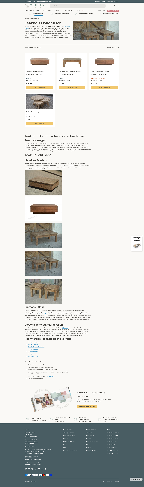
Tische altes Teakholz (34, 342)
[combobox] (78, 6)
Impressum (117, 481)
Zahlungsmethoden (68, 432)
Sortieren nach (29, 47)
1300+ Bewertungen (50, 1)
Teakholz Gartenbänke (113, 438)
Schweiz (65, 438)
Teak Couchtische (33, 354)
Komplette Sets (68, 10)
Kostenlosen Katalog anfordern (87, 406)
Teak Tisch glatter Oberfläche (36, 347)
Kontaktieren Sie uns (92, 441)
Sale (83, 10)
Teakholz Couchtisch (34, 18)
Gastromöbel (90, 435)
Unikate (78, 10)
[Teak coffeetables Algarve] (39, 101)
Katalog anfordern (91, 451)
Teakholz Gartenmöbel (113, 432)
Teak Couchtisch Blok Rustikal (35, 71)
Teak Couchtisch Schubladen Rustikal (69, 71)
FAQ (64, 447)
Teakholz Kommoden (112, 454)
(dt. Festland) (50, 376)
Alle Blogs (89, 432)
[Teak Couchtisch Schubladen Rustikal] (72, 61)
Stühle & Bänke (47, 10)
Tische (37, 10)
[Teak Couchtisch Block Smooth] (104, 61)
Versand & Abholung (69, 435)
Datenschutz (109, 481)
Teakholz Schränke (112, 447)
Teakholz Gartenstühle (113, 435)
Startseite (27, 18)
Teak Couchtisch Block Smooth (100, 71)
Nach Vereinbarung (45, 449)
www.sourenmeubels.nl (31, 456)
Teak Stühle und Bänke (113, 451)
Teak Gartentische (33, 356)
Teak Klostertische (33, 344)
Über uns (97, 1)
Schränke (57, 10)
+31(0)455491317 (38, 15)
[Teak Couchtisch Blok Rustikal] (39, 61)
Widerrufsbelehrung (69, 441)
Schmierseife (42, 314)
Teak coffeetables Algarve (33, 112)
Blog (103, 1)
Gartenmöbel (28, 10)
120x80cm (65, 328)
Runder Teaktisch (33, 349)
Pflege (65, 444)
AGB (103, 481)
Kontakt (99, 10)
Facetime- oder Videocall (70, 451)
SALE (87, 444)
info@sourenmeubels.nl (31, 441)
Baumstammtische (33, 351)
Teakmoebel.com (29, 443)
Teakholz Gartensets (112, 441)
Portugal (88, 447)
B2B (104, 10)
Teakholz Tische (111, 444)
